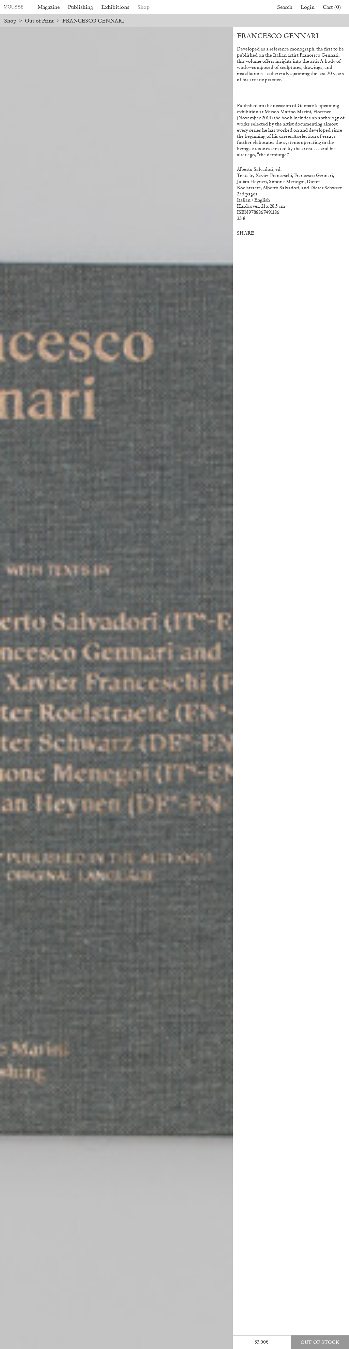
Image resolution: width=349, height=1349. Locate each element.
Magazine (48, 7)
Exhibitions (115, 7)
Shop (143, 7)
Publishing (80, 7)
